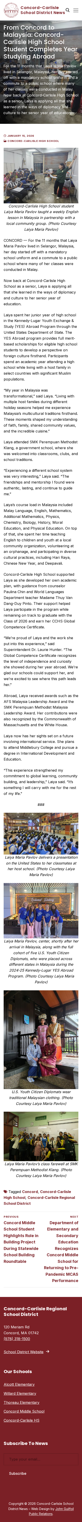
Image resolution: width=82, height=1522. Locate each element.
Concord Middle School (24, 1411)
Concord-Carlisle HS (21, 1420)
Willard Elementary (20, 1393)
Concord (30, 1191)
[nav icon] (75, 10)
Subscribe (17, 1473)
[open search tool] (68, 10)
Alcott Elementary (19, 1384)
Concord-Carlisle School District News (42, 10)
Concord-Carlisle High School (33, 141)
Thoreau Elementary (21, 1402)
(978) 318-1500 (17, 1338)
